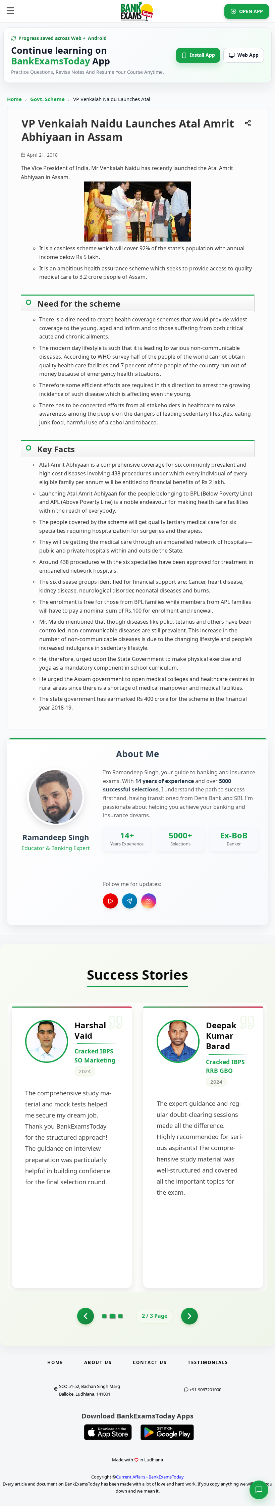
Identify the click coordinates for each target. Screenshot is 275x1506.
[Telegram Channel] (129, 900)
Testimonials (208, 1362)
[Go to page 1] (85, 1316)
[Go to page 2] (112, 1316)
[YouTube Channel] (110, 900)
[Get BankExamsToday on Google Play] (167, 1432)
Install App (202, 55)
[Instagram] (148, 900)
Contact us (150, 1362)
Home (14, 99)
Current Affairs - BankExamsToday (150, 1477)
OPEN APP (251, 11)
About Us (98, 1362)
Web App (248, 55)
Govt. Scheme (48, 99)
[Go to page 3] (120, 1316)
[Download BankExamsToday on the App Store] (108, 1432)
